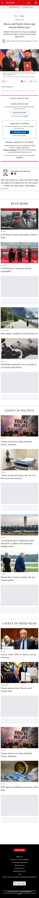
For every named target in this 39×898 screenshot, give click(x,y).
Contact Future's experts (19, 859)
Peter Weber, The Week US (16, 41)
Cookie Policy (19, 868)
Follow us (25, 81)
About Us (19, 856)
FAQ (19, 874)
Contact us (19, 157)
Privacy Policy (19, 865)
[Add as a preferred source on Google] (19, 883)
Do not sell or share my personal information (19, 877)
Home (16, 16)
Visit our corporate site (25, 891)
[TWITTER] (12, 173)
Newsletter (34, 81)
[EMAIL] (15, 173)
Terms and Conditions (19, 862)
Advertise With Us (19, 871)
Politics (22, 16)
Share (5, 81)
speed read (19, 19)
